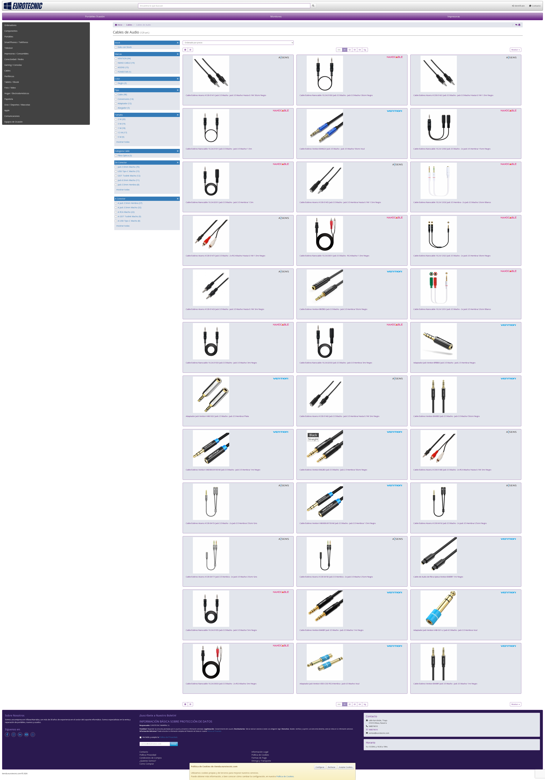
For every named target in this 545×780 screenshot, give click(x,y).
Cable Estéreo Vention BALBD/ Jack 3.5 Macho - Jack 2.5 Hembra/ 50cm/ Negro (333, 469)
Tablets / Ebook (11, 82)
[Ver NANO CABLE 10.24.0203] (352, 341)
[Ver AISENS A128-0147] (238, 234)
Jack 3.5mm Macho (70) (129, 167)
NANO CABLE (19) (126, 62)
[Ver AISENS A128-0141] (238, 74)
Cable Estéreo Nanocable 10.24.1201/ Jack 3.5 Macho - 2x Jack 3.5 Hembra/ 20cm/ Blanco (452, 309)
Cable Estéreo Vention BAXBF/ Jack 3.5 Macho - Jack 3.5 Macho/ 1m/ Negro (445, 683)
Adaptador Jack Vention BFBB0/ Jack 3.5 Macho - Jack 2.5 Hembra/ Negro (444, 362)
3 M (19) (121, 123)
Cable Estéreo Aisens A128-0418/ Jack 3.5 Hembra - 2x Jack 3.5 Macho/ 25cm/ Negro (336, 576)
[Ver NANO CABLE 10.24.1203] (465, 181)
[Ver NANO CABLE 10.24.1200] (465, 127)
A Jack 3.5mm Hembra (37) (130, 203)
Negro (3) (122, 83)
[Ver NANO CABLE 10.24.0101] (238, 127)
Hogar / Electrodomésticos (16, 93)
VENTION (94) (124, 58)
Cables (7, 70)
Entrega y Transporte (261, 760)
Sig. (365, 50)
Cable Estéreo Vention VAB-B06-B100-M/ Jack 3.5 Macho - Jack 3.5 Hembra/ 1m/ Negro (223, 469)
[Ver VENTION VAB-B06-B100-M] (238, 448)
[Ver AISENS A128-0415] (238, 502)
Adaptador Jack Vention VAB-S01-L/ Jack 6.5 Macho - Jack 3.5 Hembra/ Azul (445, 630)
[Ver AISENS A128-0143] (238, 288)
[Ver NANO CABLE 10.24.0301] (352, 234)
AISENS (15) (123, 67)
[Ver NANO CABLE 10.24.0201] (238, 181)
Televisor (8, 48)
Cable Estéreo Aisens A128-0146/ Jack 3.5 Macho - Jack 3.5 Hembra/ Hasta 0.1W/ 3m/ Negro (339, 416)
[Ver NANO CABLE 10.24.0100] (352, 74)
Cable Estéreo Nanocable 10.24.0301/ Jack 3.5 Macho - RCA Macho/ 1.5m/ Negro (334, 255)
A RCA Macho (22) (126, 212)
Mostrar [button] (515, 50)
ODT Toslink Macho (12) (129, 175)
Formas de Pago (259, 757)
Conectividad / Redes (14, 59)
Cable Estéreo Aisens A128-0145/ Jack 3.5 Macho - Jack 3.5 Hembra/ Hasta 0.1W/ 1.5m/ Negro (340, 202)
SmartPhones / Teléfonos (16, 42)
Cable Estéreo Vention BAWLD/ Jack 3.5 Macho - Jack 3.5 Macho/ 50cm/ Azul (332, 148)
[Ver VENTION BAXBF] (465, 662)
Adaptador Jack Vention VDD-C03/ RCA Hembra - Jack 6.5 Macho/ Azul (329, 683)
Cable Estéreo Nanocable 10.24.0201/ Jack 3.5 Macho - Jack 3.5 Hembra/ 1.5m (219, 202)
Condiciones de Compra (151, 757)
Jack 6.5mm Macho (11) (129, 180)
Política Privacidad (148, 754)
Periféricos (9, 76)
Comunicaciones (12, 116)
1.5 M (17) (122, 132)
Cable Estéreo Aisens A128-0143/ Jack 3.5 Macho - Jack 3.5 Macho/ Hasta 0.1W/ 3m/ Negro (225, 309)
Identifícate (519, 5)
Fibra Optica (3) (125, 155)
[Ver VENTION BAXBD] (465, 395)
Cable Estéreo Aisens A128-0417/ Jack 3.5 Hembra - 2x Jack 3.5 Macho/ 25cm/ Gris (221, 576)
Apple (7, 110)
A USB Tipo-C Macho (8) (129, 220)
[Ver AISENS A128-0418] (352, 555)
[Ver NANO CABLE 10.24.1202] (465, 234)
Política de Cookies (285, 776)
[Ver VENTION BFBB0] (465, 341)
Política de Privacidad (214, 731)
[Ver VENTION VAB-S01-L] (465, 609)
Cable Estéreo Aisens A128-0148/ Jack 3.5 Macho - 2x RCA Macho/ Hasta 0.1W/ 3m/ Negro (452, 469)
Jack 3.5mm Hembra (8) (128, 184)
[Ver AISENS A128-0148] (465, 448)
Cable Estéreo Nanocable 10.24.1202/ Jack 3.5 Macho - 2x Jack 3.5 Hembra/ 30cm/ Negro (452, 255)
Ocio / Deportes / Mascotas (17, 104)
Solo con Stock (125, 47)
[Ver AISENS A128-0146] (352, 395)
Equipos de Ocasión (13, 121)
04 (360, 50)
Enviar (173, 744)
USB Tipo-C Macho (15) (129, 171)
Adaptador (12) (125, 103)
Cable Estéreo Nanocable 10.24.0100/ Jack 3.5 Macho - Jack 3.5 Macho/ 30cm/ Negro (336, 95)
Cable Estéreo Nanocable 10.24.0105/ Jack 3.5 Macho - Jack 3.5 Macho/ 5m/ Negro (221, 630)
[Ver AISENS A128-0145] (352, 181)
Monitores (276, 16)
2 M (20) (121, 119)
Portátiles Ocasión (95, 16)
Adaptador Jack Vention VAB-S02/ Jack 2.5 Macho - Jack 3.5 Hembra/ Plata (217, 416)
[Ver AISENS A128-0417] (238, 555)
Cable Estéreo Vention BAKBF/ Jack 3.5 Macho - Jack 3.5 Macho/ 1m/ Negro (331, 630)
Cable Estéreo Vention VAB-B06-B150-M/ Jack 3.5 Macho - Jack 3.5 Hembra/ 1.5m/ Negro (338, 523)
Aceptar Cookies (345, 767)
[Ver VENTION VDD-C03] (352, 662)
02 (350, 50)
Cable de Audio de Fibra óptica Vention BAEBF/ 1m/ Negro (438, 576)
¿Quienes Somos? (148, 760)
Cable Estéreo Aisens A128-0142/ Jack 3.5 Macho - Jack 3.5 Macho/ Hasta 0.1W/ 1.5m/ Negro (453, 95)
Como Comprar (147, 763)
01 (345, 50)
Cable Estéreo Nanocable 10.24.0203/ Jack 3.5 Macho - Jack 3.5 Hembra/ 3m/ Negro (336, 362)
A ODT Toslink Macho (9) (129, 216)
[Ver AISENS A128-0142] (465, 74)
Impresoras (453, 16)
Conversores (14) (126, 99)
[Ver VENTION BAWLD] (352, 127)
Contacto (536, 5)
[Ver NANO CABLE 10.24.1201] (465, 288)
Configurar (320, 767)
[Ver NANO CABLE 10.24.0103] (238, 341)
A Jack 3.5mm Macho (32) (129, 207)
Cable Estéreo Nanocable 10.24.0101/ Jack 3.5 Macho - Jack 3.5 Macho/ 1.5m (219, 148)
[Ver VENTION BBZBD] (352, 288)
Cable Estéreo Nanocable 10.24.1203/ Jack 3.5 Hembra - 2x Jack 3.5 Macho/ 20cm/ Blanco (452, 202)
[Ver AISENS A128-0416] (465, 502)
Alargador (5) (124, 107)
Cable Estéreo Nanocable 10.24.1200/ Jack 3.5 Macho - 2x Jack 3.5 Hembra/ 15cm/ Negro (452, 148)
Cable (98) (122, 94)
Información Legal (259, 751)
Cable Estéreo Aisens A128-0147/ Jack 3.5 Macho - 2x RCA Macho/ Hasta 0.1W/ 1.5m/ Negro (225, 255)
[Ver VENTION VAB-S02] (238, 395)
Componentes (10, 31)
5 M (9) (121, 137)
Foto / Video (10, 87)
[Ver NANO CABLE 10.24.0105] (238, 609)
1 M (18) (121, 128)
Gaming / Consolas (13, 65)
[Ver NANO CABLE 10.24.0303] (238, 662)
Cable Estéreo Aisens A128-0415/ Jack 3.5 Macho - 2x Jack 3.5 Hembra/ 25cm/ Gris (221, 523)
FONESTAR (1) (124, 71)
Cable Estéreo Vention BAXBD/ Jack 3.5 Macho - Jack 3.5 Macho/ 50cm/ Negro (446, 416)
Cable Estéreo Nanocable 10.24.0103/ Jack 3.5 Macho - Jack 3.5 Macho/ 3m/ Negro (221, 362)
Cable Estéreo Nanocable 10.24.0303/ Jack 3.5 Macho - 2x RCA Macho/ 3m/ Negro (221, 683)
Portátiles (8, 36)
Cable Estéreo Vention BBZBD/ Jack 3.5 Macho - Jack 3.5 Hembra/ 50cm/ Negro (333, 309)
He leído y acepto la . (160, 737)
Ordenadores (10, 25)
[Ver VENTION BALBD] (352, 448)
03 (355, 50)
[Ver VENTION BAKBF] (352, 609)
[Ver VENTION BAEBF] (465, 555)
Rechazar (331, 767)
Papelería (8, 99)
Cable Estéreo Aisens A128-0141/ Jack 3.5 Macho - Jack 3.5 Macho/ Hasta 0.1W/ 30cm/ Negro (226, 95)
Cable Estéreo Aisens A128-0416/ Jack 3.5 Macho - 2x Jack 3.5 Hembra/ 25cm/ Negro (450, 523)
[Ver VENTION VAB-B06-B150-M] (352, 502)
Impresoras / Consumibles (16, 53)
